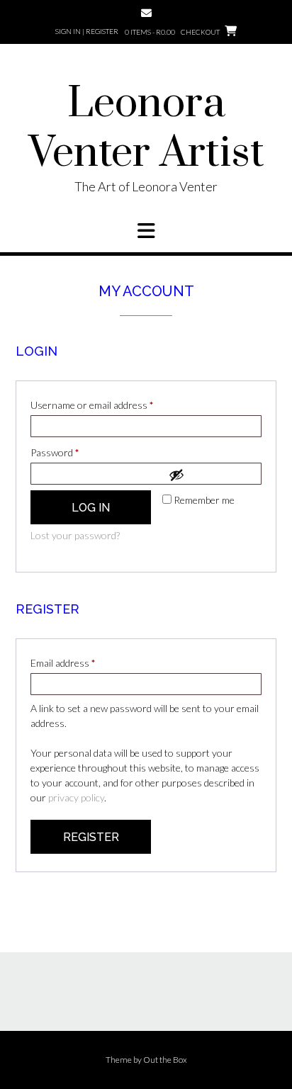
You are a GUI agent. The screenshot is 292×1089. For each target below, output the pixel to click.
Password (73, 452)
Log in (91, 507)
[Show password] (211, 475)
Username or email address (110, 404)
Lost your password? (75, 535)
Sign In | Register (86, 31)
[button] (146, 231)
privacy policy (76, 797)
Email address (81, 662)
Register (91, 837)
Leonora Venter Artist (146, 129)
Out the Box (165, 1059)
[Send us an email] (146, 13)
